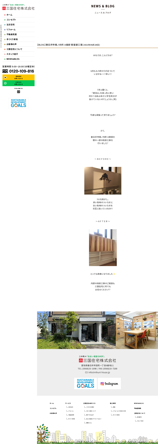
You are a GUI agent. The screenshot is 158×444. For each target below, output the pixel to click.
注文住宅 (9, 24)
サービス (68, 403)
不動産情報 (137, 408)
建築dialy (89, 423)
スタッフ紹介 (11, 53)
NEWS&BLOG (12, 58)
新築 (114, 407)
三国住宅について (13, 49)
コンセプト (10, 19)
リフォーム (10, 29)
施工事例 (113, 403)
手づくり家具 (11, 39)
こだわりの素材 (90, 407)
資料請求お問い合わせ (18, 77)
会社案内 (139, 417)
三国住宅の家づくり (89, 403)
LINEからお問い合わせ (18, 83)
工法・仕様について (91, 411)
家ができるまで (90, 415)
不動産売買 (10, 34)
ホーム (8, 14)
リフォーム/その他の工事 (119, 411)
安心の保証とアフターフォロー (94, 419)
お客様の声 (10, 44)
